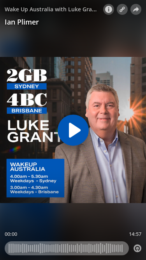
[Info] (108, 9)
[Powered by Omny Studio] (137, 248)
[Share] (135, 9)
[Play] (73, 130)
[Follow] (122, 9)
